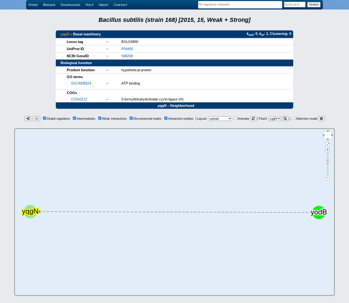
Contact (120, 5)
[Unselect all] (321, 118)
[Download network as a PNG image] (28, 118)
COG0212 (79, 99)
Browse (49, 5)
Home (33, 5)
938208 (127, 56)
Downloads (70, 5)
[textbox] (240, 4)
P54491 (127, 49)
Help (89, 5)
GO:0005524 (81, 83)
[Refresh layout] (253, 118)
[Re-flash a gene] (285, 118)
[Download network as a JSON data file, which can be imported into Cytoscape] (36, 118)
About (103, 5)
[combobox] (240, 5)
